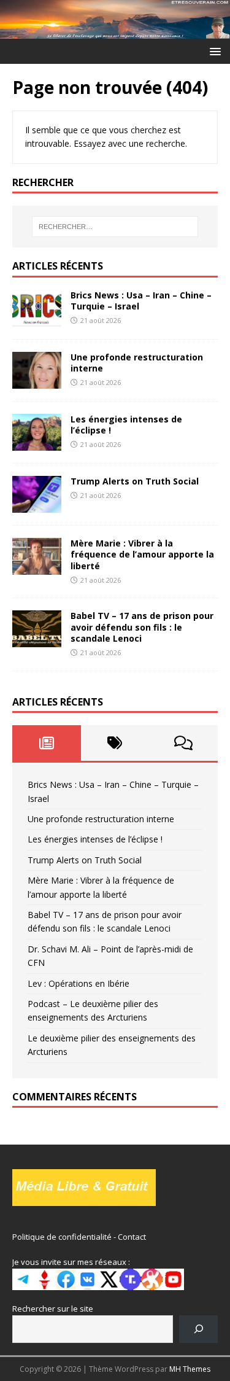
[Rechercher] (198, 1329)
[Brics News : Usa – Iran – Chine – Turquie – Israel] (36, 319)
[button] (213, 51)
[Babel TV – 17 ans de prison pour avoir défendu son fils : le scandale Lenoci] (36, 640)
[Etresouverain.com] (115, 31)
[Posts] (46, 743)
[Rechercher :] (115, 226)
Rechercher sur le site (52, 1308)
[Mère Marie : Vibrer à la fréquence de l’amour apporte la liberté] (36, 568)
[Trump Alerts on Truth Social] (36, 506)
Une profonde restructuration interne (137, 362)
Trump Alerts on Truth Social (135, 481)
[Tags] (115, 743)
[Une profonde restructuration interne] (36, 381)
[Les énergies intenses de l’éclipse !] (36, 443)
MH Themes (189, 1369)
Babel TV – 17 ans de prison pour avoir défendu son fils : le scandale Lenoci (142, 627)
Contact (132, 1236)
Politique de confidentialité (62, 1236)
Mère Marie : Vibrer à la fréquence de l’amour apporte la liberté (142, 554)
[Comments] (183, 743)
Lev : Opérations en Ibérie (78, 983)
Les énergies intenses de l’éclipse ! (126, 424)
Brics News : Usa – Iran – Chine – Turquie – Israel (141, 300)
